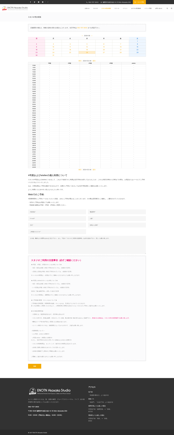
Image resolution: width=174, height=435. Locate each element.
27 (104, 52)
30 (36, 55)
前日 (80, 61)
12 (87, 47)
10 (53, 47)
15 (137, 47)
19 (87, 50)
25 (70, 52)
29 (137, 52)
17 (53, 50)
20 (104, 50)
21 (120, 50)
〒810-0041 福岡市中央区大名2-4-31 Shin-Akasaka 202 (47, 411)
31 (53, 55)
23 (36, 52)
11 (70, 47)
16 (36, 50)
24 (53, 52)
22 (137, 50)
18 (70, 50)
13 (104, 47)
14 (120, 47)
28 (121, 52)
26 (87, 52)
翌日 (94, 61)
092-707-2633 (82, 28)
